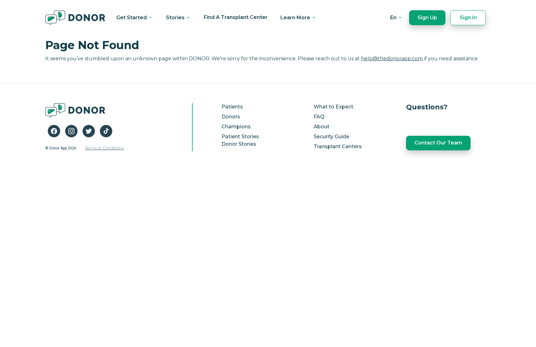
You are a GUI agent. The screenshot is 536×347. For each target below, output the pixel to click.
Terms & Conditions (104, 148)
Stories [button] (176, 18)
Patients (232, 107)
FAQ (319, 117)
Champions (236, 127)
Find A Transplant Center (236, 17)
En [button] (394, 18)
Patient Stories (240, 136)
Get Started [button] (132, 18)
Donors (230, 117)
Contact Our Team (438, 143)
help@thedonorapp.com (392, 59)
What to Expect (333, 107)
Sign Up (427, 18)
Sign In (468, 18)
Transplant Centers (338, 146)
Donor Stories (238, 144)
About (321, 127)
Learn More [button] (295, 18)
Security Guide (331, 136)
